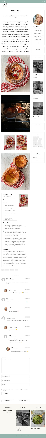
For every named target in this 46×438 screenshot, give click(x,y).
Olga (19, 12)
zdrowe (34, 146)
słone (39, 142)
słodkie (7, 269)
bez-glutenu (35, 137)
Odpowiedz (27, 278)
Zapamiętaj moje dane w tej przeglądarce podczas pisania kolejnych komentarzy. (15, 390)
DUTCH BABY (7, 195)
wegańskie (35, 144)
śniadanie (12, 269)
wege (16, 269)
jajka (3, 269)
